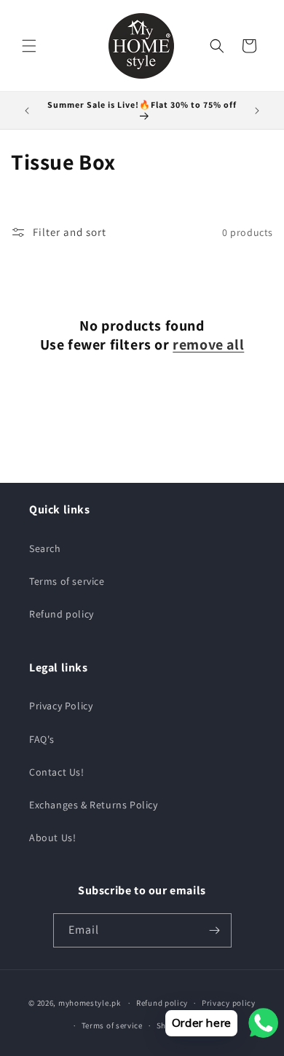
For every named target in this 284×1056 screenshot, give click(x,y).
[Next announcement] (257, 111)
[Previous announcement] (27, 111)
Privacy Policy (60, 705)
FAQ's (42, 739)
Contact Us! (56, 772)
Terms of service (67, 581)
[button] (29, 46)
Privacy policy (229, 1003)
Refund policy (61, 613)
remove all (208, 344)
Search (45, 548)
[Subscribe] (215, 930)
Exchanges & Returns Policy (93, 804)
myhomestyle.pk (89, 1003)
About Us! (52, 837)
